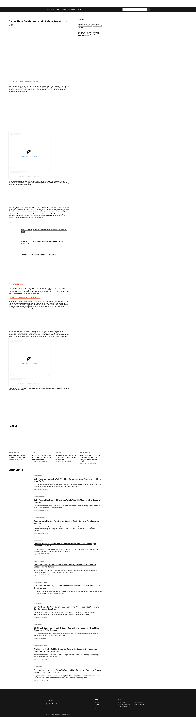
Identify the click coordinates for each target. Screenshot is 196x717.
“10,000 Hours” (16, 284)
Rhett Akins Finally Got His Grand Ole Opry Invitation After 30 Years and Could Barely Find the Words (65, 650)
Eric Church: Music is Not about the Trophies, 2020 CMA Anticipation (41, 457)
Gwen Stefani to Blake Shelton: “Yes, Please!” (17, 456)
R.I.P (43, 496)
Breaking (11, 452)
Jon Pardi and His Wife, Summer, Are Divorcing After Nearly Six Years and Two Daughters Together (66, 608)
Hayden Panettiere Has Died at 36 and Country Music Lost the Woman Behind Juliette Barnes (65, 566)
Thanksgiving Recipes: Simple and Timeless (38, 254)
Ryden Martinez (18, 81)
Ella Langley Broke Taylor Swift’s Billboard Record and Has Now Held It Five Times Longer (67, 587)
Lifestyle (16, 452)
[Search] (148, 9)
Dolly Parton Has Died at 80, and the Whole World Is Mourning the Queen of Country (90, 26)
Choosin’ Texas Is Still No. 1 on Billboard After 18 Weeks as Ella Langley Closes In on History (65, 545)
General (41, 582)
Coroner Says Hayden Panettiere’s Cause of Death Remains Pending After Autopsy (66, 522)
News (40, 475)
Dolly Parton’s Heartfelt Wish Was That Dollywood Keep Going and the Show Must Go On (89, 33)
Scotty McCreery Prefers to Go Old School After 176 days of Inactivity (66, 457)
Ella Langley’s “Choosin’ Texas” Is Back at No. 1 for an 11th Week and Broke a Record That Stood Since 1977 (67, 671)
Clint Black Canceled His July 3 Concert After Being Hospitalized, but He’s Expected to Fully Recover (66, 629)
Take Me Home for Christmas (25, 297)
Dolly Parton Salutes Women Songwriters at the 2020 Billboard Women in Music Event (90, 458)
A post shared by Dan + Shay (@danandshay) (29, 176)
